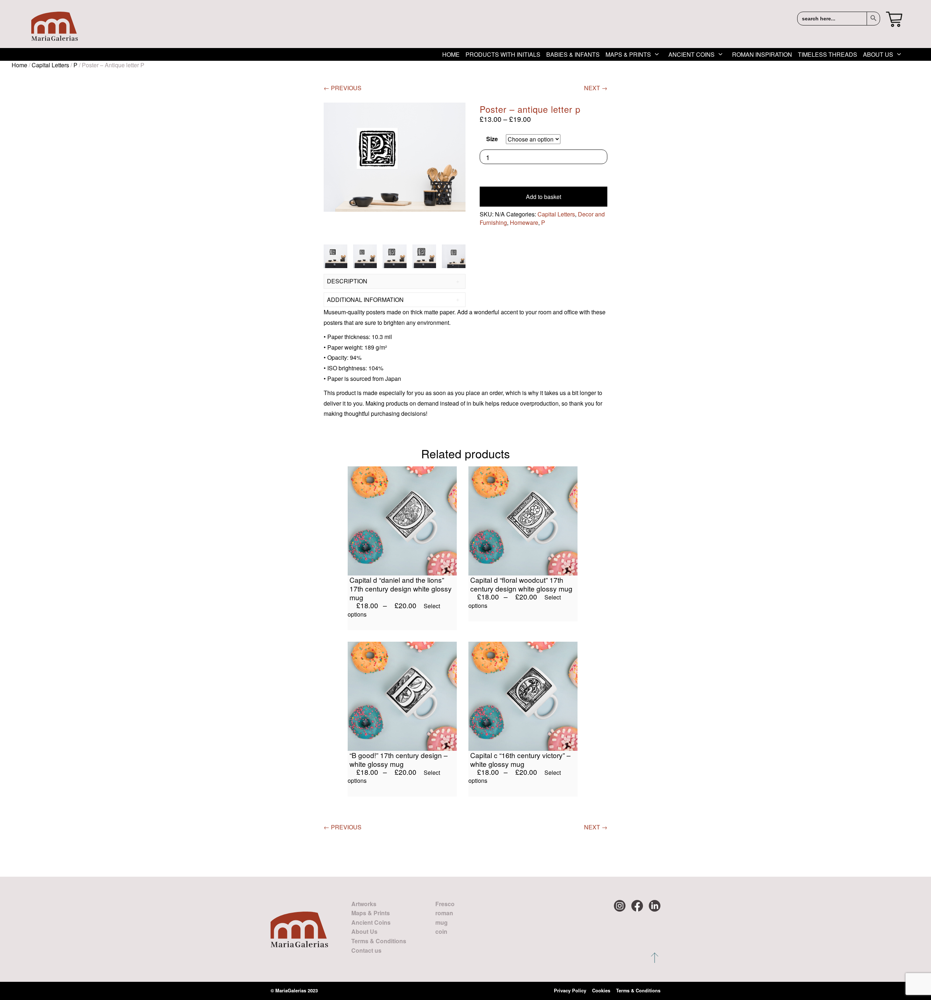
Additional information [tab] (365, 300)
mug (441, 922)
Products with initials (503, 54)
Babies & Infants (573, 54)
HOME (451, 54)
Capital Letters (50, 65)
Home (19, 65)
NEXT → (595, 88)
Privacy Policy (570, 990)
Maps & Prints (628, 54)
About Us (878, 54)
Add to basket (543, 196)
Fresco (445, 904)
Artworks (363, 904)
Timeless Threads (827, 54)
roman (444, 913)
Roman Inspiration (762, 54)
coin (441, 931)
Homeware (524, 222)
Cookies (601, 990)
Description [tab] (347, 281)
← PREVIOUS (342, 88)
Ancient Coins (691, 54)
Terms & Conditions (378, 941)
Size (492, 139)
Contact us (366, 950)
